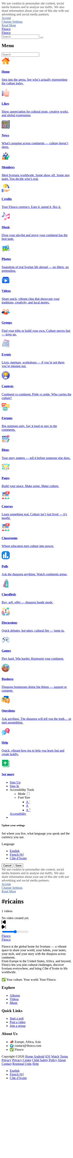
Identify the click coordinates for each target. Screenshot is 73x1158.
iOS (47, 1056)
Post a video (17, 1022)
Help (35, 1063)
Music (14, 1003)
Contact (7, 1063)
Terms (64, 1056)
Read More (9, 25)
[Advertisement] (36, 1119)
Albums (15, 995)
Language (8, 844)
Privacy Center (21, 1060)
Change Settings (12, 21)
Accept (6, 18)
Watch (55, 1056)
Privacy (6, 1060)
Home (29, 1056)
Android (39, 1056)
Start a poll (17, 1018)
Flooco (6, 29)
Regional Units (22, 1063)
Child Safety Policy (44, 1060)
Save (18, 865)
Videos (14, 999)
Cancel (7, 865)
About (62, 1060)
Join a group (18, 1025)
